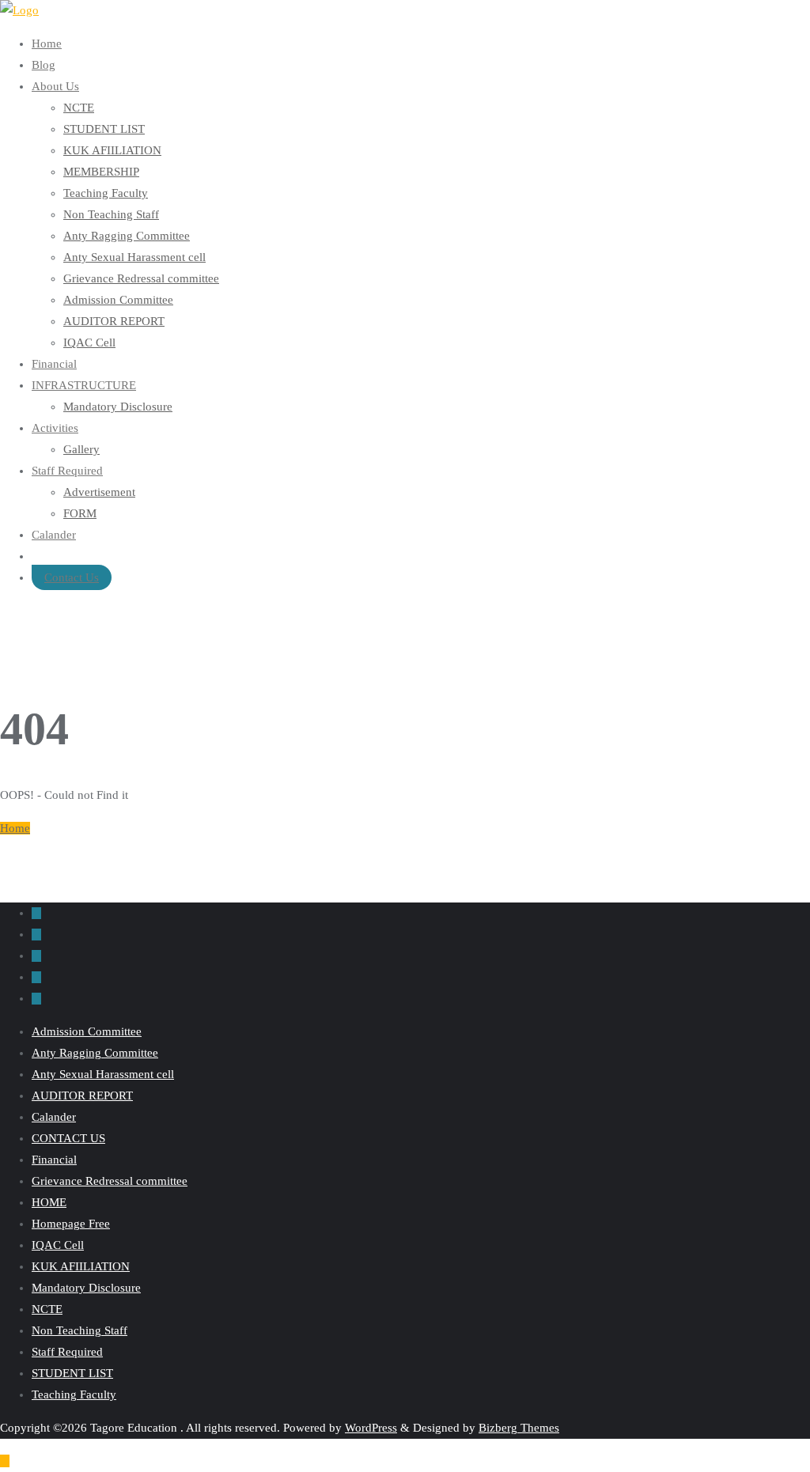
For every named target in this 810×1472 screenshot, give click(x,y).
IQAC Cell (58, 1245)
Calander (54, 1117)
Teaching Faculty (74, 1394)
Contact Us (71, 577)
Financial (54, 1159)
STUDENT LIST (72, 1373)
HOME (49, 1202)
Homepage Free (71, 1223)
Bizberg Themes (519, 1427)
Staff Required (67, 1351)
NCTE (47, 1309)
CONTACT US (68, 1138)
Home (15, 828)
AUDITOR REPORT (82, 1095)
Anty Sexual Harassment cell (103, 1074)
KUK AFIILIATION (81, 1266)
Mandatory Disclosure (86, 1287)
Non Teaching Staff (79, 1330)
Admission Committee (87, 1031)
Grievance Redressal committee (109, 1181)
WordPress (371, 1427)
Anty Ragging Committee (95, 1052)
